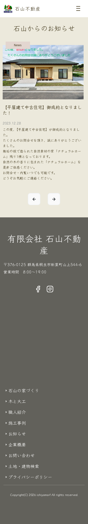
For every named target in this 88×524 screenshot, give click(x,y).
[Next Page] (54, 199)
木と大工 (17, 401)
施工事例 (17, 422)
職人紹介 (17, 411)
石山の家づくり (23, 390)
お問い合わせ (21, 455)
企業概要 (17, 444)
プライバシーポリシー (30, 476)
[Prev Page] (34, 199)
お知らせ (17, 433)
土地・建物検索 (23, 466)
